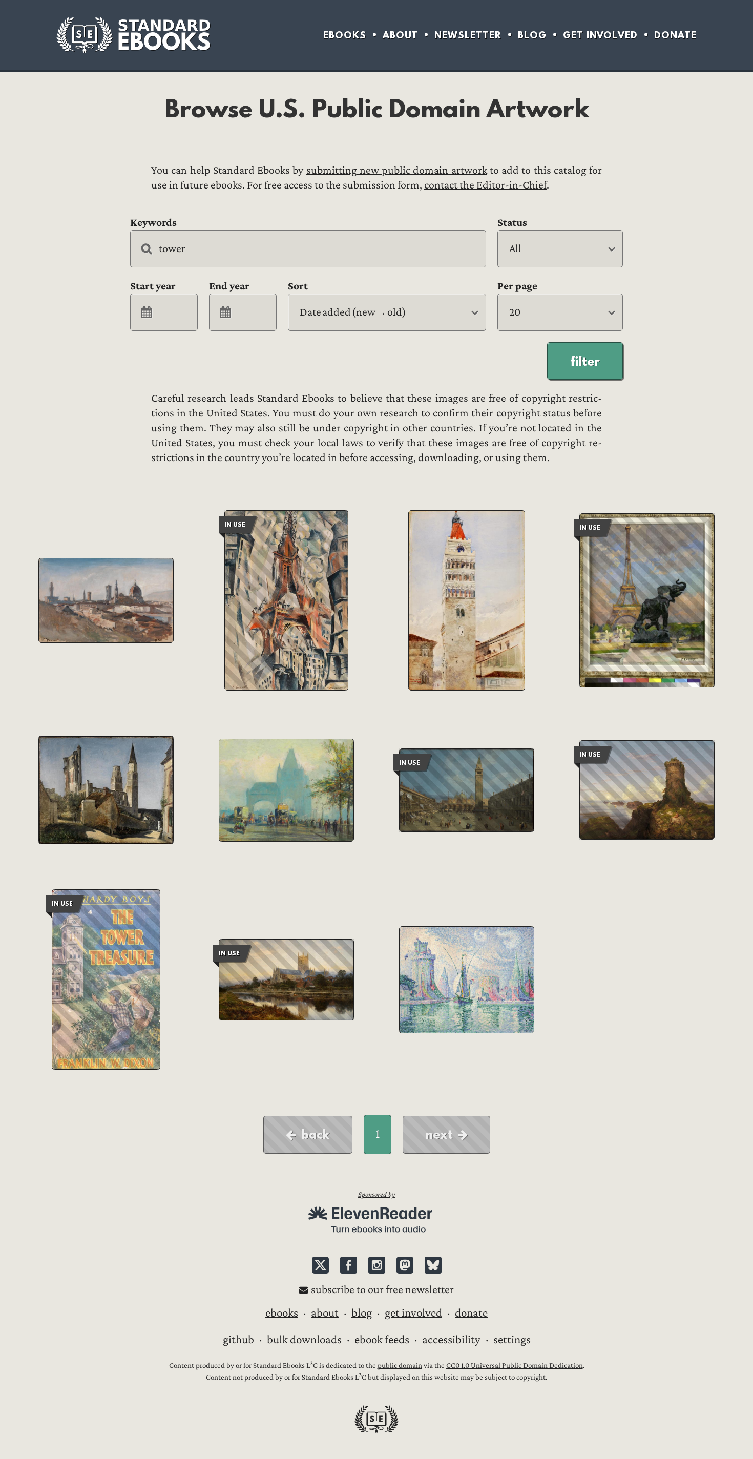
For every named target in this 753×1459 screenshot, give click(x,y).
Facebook (348, 1265)
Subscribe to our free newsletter (382, 1289)
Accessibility (451, 1339)
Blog (532, 35)
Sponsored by (376, 1194)
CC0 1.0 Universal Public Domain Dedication (514, 1365)
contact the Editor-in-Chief (485, 185)
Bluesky (433, 1265)
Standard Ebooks (133, 35)
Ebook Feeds (381, 1339)
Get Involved (600, 35)
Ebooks (344, 35)
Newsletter (467, 35)
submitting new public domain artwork (396, 170)
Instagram (376, 1265)
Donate (675, 35)
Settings (512, 1339)
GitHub (238, 1339)
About (400, 35)
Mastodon (404, 1265)
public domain (400, 1365)
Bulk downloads (304, 1339)
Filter (585, 361)
